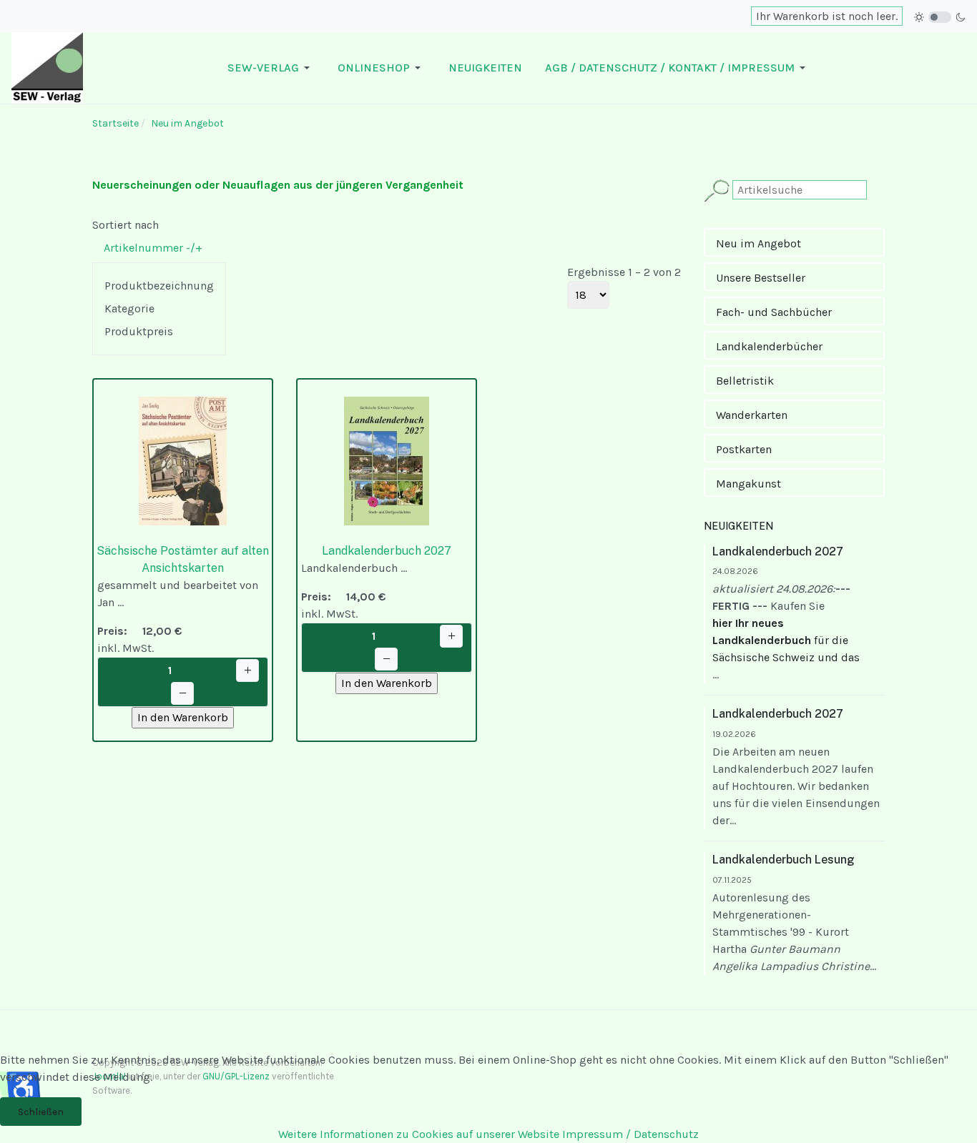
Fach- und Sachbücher (774, 312)
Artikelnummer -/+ (153, 247)
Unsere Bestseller (760, 277)
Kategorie (129, 308)
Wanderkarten (751, 415)
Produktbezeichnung (159, 285)
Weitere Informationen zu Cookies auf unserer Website (418, 1134)
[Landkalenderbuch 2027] (386, 460)
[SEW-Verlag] (47, 67)
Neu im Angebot (758, 243)
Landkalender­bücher (769, 346)
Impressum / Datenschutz (630, 1134)
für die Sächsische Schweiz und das (786, 640)
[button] (271, 68)
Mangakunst (748, 483)
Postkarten (744, 449)
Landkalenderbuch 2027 (386, 551)
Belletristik (745, 380)
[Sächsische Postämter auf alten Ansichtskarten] (183, 460)
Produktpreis (138, 331)
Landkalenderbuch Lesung (783, 859)
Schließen (41, 1112)
